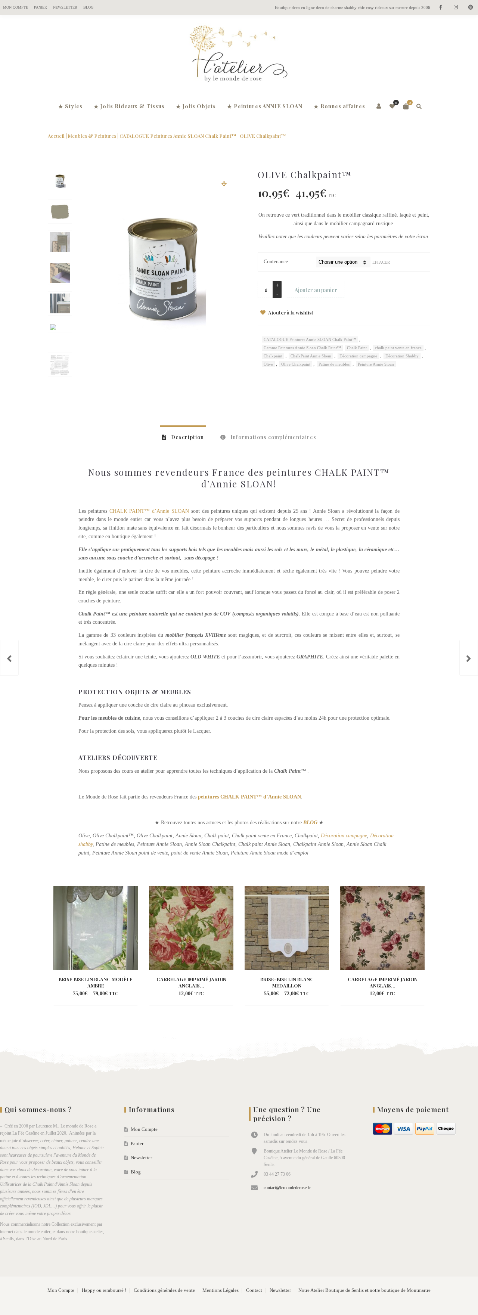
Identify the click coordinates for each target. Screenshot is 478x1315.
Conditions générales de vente (164, 1290)
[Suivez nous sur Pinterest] (470, 7)
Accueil (56, 136)
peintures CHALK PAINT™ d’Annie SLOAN (249, 797)
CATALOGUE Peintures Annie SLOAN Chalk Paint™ (178, 136)
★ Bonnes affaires (339, 106)
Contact (254, 1290)
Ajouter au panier (316, 290)
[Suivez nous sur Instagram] (455, 7)
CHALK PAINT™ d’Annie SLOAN (149, 511)
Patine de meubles (334, 364)
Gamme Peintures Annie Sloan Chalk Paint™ (302, 347)
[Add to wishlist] (128, 994)
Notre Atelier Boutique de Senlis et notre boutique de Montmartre (364, 1290)
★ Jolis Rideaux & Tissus (129, 106)
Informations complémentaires (272, 437)
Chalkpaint (273, 356)
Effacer (381, 262)
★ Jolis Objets (196, 106)
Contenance (276, 261)
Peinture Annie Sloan (376, 364)
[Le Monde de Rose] (239, 55)
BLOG (310, 822)
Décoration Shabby (402, 356)
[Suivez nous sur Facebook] (440, 7)
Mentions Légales (220, 1290)
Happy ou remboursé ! (104, 1290)
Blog (88, 7)
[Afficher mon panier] (406, 106)
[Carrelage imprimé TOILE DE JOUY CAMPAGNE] (468, 658)
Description (187, 437)
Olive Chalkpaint (295, 364)
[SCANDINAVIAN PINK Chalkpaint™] (9, 658)
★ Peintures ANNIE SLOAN (264, 106)
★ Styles (70, 106)
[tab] (183, 437)
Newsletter (65, 7)
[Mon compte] (379, 106)
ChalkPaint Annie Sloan (311, 356)
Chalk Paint (357, 347)
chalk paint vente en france (398, 347)
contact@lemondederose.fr (287, 1187)
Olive (268, 364)
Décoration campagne (358, 356)
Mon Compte (15, 7)
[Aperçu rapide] (115, 994)
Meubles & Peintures (92, 136)
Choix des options (82, 994)
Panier (40, 7)
